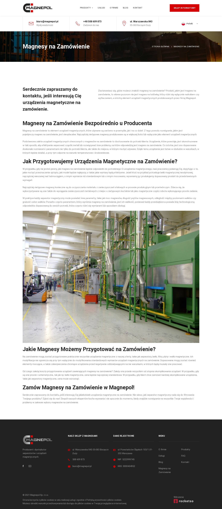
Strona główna (160, 46)
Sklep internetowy (185, 8)
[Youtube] (29, 466)
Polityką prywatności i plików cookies (103, 500)
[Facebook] (23, 466)
